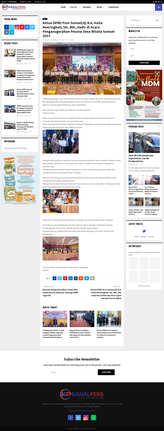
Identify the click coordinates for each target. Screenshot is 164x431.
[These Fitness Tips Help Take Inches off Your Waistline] (136, 202)
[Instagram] (85, 417)
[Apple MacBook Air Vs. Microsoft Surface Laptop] (152, 202)
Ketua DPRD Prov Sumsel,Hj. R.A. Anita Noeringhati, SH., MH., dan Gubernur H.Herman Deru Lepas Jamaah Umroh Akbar (106, 294)
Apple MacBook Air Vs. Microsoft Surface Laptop (152, 212)
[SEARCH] (157, 20)
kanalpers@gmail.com (86, 411)
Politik (73, 7)
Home (63, 7)
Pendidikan (113, 7)
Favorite (151, 237)
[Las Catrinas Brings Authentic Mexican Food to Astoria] (152, 180)
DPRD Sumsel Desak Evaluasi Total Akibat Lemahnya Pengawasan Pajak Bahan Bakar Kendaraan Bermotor (26, 75)
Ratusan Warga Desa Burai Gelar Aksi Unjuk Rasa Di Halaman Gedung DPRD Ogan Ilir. (60, 292)
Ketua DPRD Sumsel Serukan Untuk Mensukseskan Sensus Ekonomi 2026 (25, 92)
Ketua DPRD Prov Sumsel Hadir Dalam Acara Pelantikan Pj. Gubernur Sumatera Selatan (109, 334)
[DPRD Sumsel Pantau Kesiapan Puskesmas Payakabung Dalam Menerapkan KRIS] (10, 109)
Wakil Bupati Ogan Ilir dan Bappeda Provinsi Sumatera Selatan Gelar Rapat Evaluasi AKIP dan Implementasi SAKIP (26, 55)
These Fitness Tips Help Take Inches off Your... (136, 212)
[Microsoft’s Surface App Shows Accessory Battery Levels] (136, 180)
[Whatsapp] (93, 417)
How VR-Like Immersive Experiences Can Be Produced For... (141, 158)
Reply (136, 237)
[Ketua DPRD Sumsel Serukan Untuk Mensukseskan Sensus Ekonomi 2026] (10, 92)
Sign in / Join (40, 2)
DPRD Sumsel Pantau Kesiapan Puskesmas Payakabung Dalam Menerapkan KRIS (25, 109)
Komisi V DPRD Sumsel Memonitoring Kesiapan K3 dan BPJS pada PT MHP (25, 126)
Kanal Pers (48, 40)
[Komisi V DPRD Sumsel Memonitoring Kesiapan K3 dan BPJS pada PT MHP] (10, 125)
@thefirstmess (144, 286)
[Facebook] (70, 417)
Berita (45, 19)
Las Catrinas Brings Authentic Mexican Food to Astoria (151, 190)
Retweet (143, 237)
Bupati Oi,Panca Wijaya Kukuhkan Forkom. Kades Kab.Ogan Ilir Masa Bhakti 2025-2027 (80, 334)
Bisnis (99, 7)
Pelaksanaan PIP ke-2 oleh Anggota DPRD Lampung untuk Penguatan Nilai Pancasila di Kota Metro (53, 334)
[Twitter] (78, 417)
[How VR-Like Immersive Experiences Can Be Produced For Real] (144, 142)
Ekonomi (87, 7)
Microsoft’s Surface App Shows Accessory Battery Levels (136, 190)
